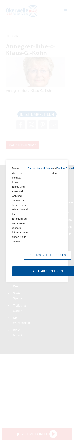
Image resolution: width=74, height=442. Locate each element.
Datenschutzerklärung (40, 168)
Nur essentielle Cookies (48, 255)
